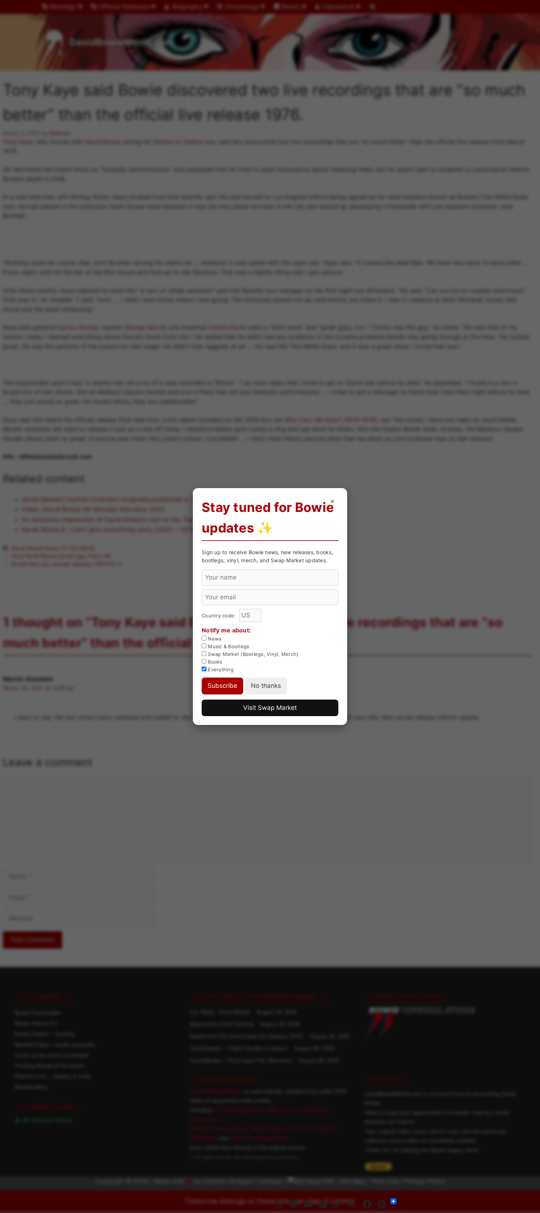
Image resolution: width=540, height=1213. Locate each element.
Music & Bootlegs (227, 646)
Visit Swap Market (270, 707)
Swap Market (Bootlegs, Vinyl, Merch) (252, 654)
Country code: (219, 615)
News (214, 639)
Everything (220, 669)
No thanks (266, 685)
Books (214, 662)
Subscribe (222, 685)
